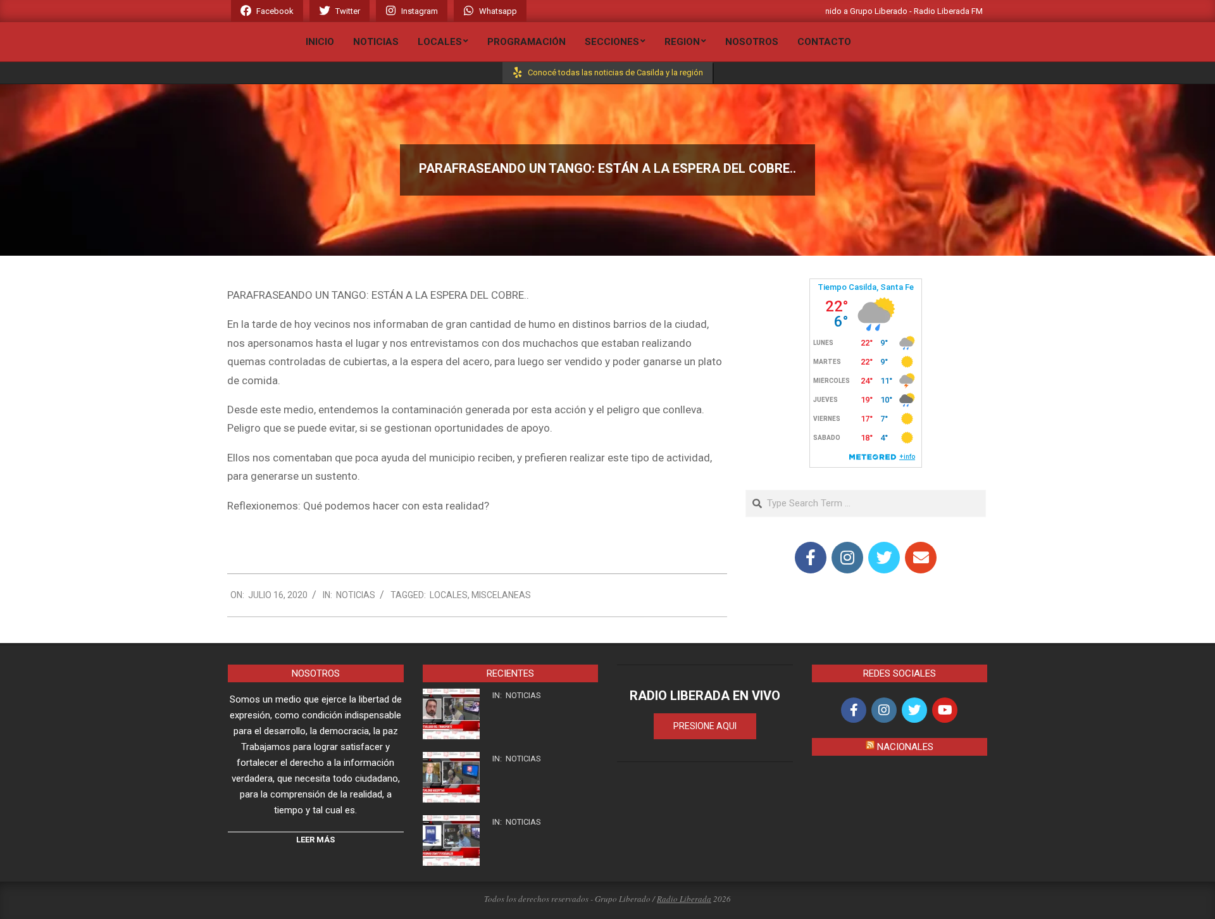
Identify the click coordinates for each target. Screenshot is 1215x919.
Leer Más (315, 839)
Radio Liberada (684, 898)
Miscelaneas (501, 595)
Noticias (355, 595)
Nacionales (905, 747)
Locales (449, 595)
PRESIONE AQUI (705, 726)
